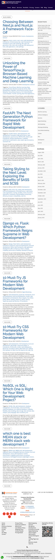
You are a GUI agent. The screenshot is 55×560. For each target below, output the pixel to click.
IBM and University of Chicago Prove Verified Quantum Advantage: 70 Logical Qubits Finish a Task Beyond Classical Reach (44, 50)
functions (29, 193)
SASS (10, 189)
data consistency (21, 412)
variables (20, 193)
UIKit (13, 350)
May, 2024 (40, 177)
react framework (25, 42)
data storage (19, 411)
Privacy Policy (18, 523)
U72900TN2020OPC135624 (36, 558)
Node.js (13, 299)
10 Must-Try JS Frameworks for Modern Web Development (15, 282)
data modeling (12, 411)
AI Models (13, 90)
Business (40, 118)
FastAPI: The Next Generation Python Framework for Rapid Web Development (18, 120)
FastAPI (11, 133)
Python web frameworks (17, 247)
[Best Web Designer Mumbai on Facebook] (4, 513)
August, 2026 (41, 152)
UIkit (29, 350)
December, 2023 (42, 189)
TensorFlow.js (12, 87)
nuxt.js (14, 40)
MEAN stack (12, 450)
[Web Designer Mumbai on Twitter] (7, 513)
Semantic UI (8, 350)
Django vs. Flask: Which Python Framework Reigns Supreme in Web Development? (18, 230)
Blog (45, 7)
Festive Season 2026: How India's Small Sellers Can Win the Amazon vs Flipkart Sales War (44, 28)
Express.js (18, 299)
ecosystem (27, 455)
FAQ (42, 7)
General (5, 37)
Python (15, 133)
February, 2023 (41, 214)
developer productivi (27, 250)
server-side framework (17, 453)
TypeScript (6, 301)
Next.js (23, 299)
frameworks (6, 42)
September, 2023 (42, 199)
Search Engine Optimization (32, 533)
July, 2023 (40, 202)
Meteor (9, 299)
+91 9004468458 (29, 506)
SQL (14, 406)
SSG (10, 45)
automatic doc (7, 141)
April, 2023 (40, 211)
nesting (15, 193)
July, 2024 (40, 174)
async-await (21, 140)
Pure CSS (18, 350)
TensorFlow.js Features (15, 92)
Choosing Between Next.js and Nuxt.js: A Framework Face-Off (18, 27)
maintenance (6, 457)
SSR (22, 43)
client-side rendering (17, 45)
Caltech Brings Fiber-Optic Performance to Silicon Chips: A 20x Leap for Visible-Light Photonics (44, 69)
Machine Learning (21, 87)
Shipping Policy (19, 529)
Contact (50, 7)
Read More (7, 58)
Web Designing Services (33, 523)
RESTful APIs (22, 137)
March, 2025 (41, 161)
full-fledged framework (16, 457)
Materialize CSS (24, 348)
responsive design (22, 345)
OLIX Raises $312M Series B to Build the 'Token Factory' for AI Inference (44, 99)
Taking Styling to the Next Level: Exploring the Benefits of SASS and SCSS (16, 176)
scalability (25, 138)
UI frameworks (24, 301)
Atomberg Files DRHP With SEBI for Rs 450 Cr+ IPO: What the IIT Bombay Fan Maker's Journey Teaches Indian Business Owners (44, 60)
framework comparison (9, 245)
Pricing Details (19, 532)
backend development (16, 138)
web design (14, 345)
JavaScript (21, 294)
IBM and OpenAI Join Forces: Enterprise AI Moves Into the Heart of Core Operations (44, 36)
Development (29, 36)
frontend (12, 42)
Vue (28, 298)
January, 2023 (41, 217)
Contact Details (19, 531)
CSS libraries (13, 347)
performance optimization (10, 140)
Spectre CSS (24, 350)
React (20, 298)
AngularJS (5, 452)
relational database (8, 409)
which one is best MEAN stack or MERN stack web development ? (17, 438)
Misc (39, 136)
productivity (28, 194)
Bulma (17, 348)
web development (29, 40)
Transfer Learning (16, 93)
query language (12, 412)
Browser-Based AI (13, 89)
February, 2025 (41, 164)
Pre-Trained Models (26, 92)
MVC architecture (15, 248)
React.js (11, 452)
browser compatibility (14, 196)
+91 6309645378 (30, 508)
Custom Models (7, 93)
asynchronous (14, 137)
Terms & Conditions (20, 524)
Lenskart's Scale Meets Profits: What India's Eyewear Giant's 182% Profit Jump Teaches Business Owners (44, 91)
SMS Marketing (41, 124)
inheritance (6, 194)
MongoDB (16, 452)
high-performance (22, 135)
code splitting (19, 46)
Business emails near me (33, 542)
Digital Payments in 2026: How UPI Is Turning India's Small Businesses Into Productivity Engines (44, 76)
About (14, 7)
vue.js (21, 40)
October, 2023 (41, 195)
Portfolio (25, 7)
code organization (8, 193)
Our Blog (4, 532)
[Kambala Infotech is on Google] (11, 513)
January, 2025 (41, 168)
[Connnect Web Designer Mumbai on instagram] (9, 516)
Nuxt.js (28, 299)
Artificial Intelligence (43, 114)
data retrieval (27, 411)
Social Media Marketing (43, 130)
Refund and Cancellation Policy (20, 527)
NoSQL (10, 406)
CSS (16, 189)
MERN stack (19, 450)
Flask (14, 244)
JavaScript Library (23, 89)
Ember (31, 298)
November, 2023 (42, 192)
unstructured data (25, 407)
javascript (17, 42)
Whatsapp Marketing (43, 127)
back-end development (22, 245)
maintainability (20, 194)
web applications (10, 46)
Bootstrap (5, 348)
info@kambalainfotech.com (27, 512)
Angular (24, 298)
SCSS (13, 189)
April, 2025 (40, 158)
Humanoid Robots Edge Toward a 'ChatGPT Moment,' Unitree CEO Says (44, 83)
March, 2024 (41, 180)
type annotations (29, 140)
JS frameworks (14, 298)
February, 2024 (41, 183)
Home (9, 7)
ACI (27, 412)
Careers (37, 7)
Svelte (4, 299)
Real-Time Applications (28, 93)
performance (12, 250)
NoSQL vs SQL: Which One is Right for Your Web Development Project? (18, 392)
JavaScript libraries (14, 301)
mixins (25, 193)
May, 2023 (40, 208)
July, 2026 (40, 155)
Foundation (12, 348)
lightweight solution (28, 457)
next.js (10, 40)
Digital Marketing (26, 292)
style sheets (29, 191)
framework (13, 135)
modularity (12, 194)
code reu (23, 196)
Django (11, 244)
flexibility (18, 250)
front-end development (9, 191)
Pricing (32, 7)
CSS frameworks (23, 344)
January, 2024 (41, 186)
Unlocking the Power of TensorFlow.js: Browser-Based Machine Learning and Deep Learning (18, 72)
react (18, 40)
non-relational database (20, 409)
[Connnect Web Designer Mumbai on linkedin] (14, 513)
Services (19, 7)
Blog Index (7, 17)
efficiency (5, 196)
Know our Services (7, 526)
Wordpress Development (32, 527)
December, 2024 (42, 171)
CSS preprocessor (21, 191)
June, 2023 (40, 205)
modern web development (24, 347)
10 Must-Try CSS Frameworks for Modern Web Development (16, 332)
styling (19, 189)
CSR (25, 45)
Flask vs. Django (24, 248)
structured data (15, 407)
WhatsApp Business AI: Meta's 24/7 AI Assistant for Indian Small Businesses (44, 42)
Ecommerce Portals (34, 529)
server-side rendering (15, 43)
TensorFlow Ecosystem (22, 90)
